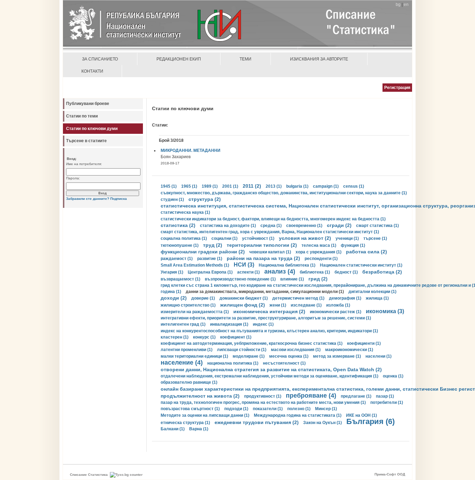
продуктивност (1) (262, 396)
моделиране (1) (249, 356)
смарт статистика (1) (377, 225)
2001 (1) (230, 186)
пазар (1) (385, 396)
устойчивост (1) (258, 238)
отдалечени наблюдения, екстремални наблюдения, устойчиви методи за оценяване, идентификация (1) (269, 376)
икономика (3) (385, 311)
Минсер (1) (326, 408)
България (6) (370, 421)
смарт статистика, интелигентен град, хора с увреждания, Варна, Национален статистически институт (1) (270, 231)
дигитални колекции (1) (372, 291)
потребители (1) (386, 402)
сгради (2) (339, 225)
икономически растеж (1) (335, 311)
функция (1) (353, 245)
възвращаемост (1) (180, 279)
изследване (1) (306, 305)
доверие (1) (203, 298)
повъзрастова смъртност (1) (190, 408)
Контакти (92, 71)
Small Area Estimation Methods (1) (195, 265)
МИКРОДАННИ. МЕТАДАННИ (190, 150)
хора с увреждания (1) (318, 252)
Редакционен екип (178, 59)
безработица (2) (382, 272)
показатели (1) (268, 408)
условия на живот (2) (305, 238)
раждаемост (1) (177, 258)
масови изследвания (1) (296, 349)
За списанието (100, 59)
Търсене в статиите (86, 141)
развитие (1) (209, 258)
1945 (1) (169, 186)
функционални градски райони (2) (203, 251)
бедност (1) (346, 272)
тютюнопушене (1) (180, 245)
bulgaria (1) (297, 186)
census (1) (353, 186)
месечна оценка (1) (288, 356)
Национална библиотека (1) (287, 265)
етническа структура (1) (185, 422)
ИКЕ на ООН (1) (361, 415)
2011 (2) (252, 186)
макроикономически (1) (349, 349)
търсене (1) (375, 238)
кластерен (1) (174, 337)
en (406, 4)
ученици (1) (347, 238)
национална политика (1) (232, 363)
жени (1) (277, 305)
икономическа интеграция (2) (269, 311)
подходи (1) (236, 408)
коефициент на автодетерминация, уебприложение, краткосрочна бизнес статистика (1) (252, 343)
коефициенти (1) (364, 343)
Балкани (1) (173, 428)
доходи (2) (174, 298)
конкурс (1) (204, 337)
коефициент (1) (235, 337)
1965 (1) (189, 186)
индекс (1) (263, 324)
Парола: (73, 178)
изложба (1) (338, 305)
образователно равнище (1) (189, 382)
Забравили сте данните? (87, 199)
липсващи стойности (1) (241, 349)
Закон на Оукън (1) (322, 422)
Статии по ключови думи (92, 129)
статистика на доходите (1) (228, 225)
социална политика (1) (184, 238)
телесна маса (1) (318, 245)
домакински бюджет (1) (243, 298)
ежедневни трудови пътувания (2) (257, 422)
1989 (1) (210, 186)
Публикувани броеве (87, 103)
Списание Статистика (89, 475)
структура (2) (204, 199)
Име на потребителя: (84, 164)
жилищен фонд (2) (242, 305)
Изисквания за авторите (319, 59)
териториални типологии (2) (262, 245)
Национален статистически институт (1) (361, 265)
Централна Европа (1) (210, 272)
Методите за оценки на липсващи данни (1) (205, 415)
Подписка (118, 199)
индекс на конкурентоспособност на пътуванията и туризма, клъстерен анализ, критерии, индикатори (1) (269, 330)
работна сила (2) (366, 251)
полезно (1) (299, 408)
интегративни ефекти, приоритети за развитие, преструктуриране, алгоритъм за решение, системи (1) (266, 318)
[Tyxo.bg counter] (126, 475)
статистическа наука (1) (185, 212)
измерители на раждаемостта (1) (195, 311)
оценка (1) (393, 376)
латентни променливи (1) (186, 349)
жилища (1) (377, 298)
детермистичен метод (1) (298, 298)
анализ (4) (279, 271)
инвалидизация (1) (229, 324)
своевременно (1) (304, 225)
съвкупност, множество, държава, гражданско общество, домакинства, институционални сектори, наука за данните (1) (284, 192)
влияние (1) (292, 279)
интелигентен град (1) (183, 324)
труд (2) (212, 245)
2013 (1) (274, 186)
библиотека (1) (315, 272)
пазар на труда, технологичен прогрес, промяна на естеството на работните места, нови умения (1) (263, 402)
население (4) (182, 362)
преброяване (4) (311, 395)
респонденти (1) (321, 258)
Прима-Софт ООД (390, 474)
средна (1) (271, 225)
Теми (245, 59)
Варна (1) (198, 428)
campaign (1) (326, 186)
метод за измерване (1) (337, 356)
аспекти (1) (248, 272)
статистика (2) (178, 225)
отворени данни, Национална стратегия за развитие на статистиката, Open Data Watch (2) (271, 369)
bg (398, 4)
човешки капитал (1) (270, 252)
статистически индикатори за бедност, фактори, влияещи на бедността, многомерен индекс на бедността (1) (273, 219)
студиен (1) (172, 199)
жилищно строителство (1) (188, 305)
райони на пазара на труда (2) (263, 258)
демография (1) (345, 298)
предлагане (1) (356, 396)
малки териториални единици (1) (194, 356)
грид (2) (318, 279)
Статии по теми (82, 116)
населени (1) (378, 356)
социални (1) (224, 238)
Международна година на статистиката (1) (297, 415)
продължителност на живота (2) (200, 396)
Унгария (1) (172, 272)
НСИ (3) (244, 265)
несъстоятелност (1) (284, 363)
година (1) (171, 291)
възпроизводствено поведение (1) (240, 279)
